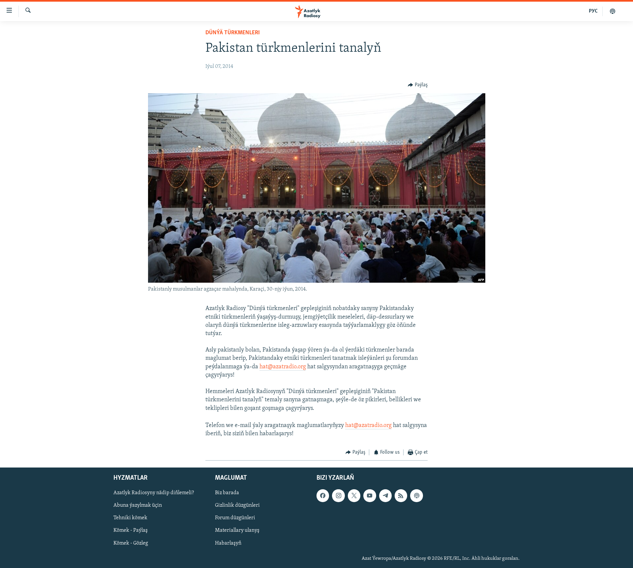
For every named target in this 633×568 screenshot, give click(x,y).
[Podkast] (612, 11)
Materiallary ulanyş (237, 530)
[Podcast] (416, 495)
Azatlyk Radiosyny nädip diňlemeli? (153, 493)
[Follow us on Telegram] (385, 495)
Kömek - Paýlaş (130, 530)
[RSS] (401, 495)
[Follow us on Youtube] (369, 495)
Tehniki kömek (130, 518)
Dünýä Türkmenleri (232, 33)
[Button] (418, 85)
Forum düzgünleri (235, 518)
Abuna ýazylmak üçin (137, 505)
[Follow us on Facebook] (322, 495)
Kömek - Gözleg (130, 543)
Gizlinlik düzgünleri (237, 505)
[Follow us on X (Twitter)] (354, 495)
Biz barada (227, 493)
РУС (593, 11)
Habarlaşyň (228, 543)
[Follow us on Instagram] (338, 495)
